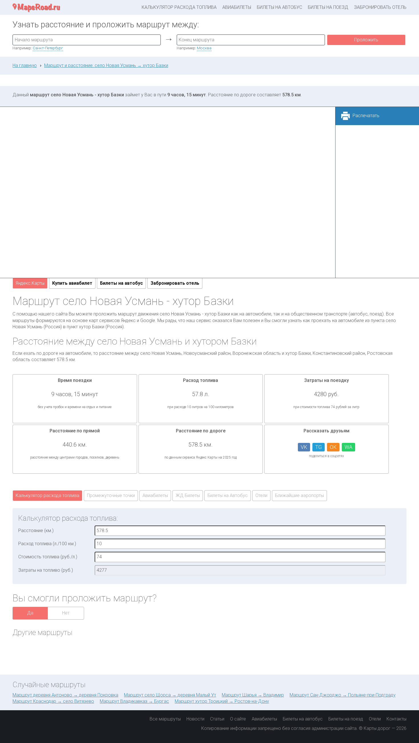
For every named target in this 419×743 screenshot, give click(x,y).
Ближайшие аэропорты (299, 495)
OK (333, 447)
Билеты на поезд (328, 7)
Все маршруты (165, 719)
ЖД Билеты (188, 495)
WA (348, 447)
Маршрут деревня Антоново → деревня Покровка (65, 695)
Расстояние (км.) (36, 530)
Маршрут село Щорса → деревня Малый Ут (170, 695)
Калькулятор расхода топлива (179, 7)
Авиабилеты (236, 7)
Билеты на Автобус (228, 495)
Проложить (366, 39)
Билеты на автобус (279, 7)
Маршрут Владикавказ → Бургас (134, 701)
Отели (261, 495)
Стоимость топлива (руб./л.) (47, 556)
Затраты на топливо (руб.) (45, 570)
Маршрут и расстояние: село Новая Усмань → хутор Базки (106, 65)
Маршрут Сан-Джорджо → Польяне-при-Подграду (343, 695)
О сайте (238, 719)
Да (30, 613)
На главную (25, 65)
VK (304, 447)
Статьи (217, 719)
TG (318, 447)
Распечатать (366, 115)
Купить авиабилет (72, 283)
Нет (66, 613)
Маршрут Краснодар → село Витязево (53, 701)
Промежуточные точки (111, 495)
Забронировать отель (380, 7)
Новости (195, 719)
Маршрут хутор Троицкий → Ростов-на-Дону (222, 701)
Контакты (396, 719)
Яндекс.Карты (30, 283)
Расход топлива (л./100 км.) (47, 543)
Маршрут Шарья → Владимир (253, 695)
